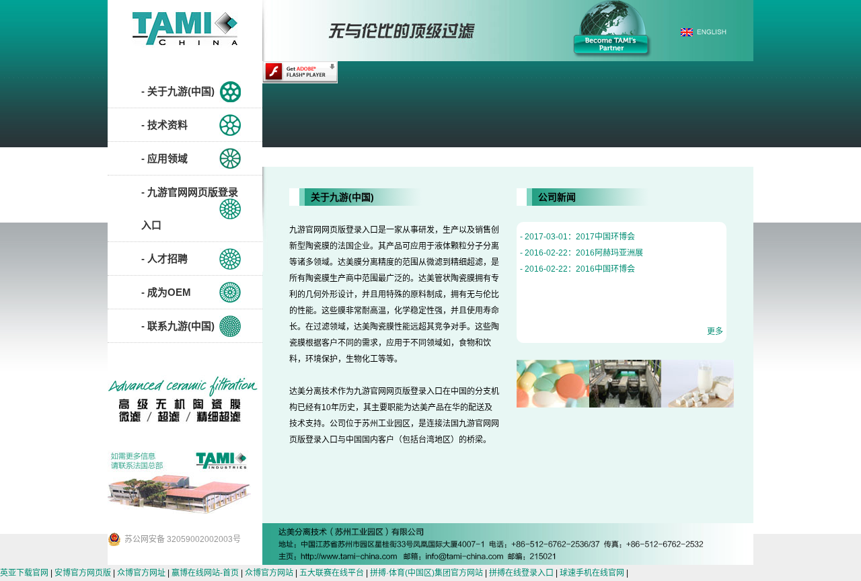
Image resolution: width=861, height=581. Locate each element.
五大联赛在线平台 (331, 573)
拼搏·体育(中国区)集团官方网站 (426, 573)
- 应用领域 (164, 158)
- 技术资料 (164, 124)
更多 (715, 331)
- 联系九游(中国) (178, 326)
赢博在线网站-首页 (205, 573)
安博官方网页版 (82, 573)
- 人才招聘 (164, 258)
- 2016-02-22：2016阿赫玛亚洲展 (581, 253)
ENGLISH (703, 32)
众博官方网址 (141, 573)
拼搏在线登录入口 (521, 573)
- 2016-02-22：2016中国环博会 (577, 269)
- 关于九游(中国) (178, 91)
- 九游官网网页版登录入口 (189, 208)
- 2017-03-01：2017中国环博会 (577, 236)
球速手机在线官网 (592, 573)
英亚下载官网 (24, 573)
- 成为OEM (166, 292)
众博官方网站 (269, 573)
